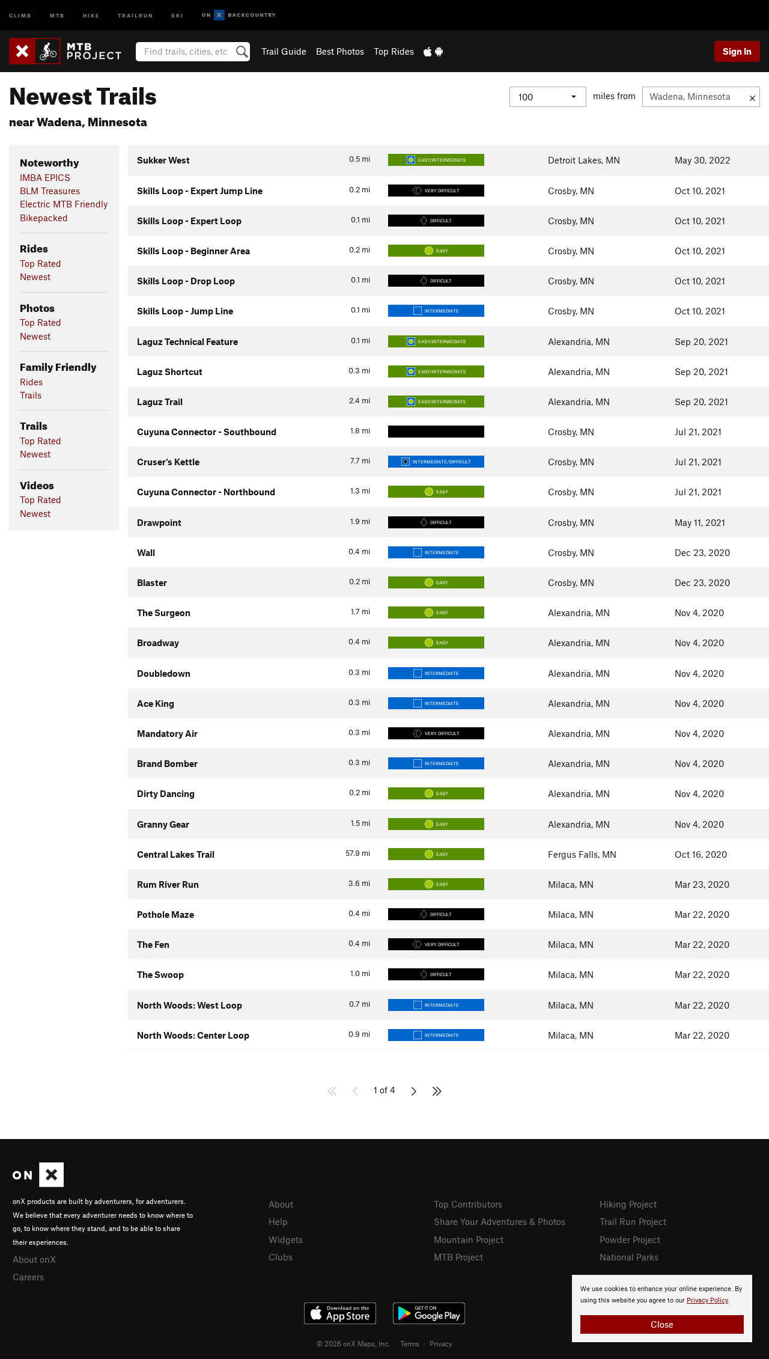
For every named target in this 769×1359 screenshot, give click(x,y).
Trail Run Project (633, 1221)
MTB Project (458, 1256)
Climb (20, 15)
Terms (409, 1343)
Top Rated (40, 263)
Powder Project (630, 1239)
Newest (35, 276)
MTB (57, 15)
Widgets (286, 1239)
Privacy (441, 1343)
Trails (30, 394)
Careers (28, 1276)
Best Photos (340, 51)
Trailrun (135, 15)
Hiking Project (628, 1204)
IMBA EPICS (45, 177)
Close (662, 1324)
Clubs (281, 1256)
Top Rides (394, 51)
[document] (662, 1308)
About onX (34, 1259)
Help (278, 1221)
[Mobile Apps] (433, 51)
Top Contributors (468, 1204)
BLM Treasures (50, 190)
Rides (31, 381)
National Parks (629, 1256)
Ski (177, 15)
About (281, 1204)
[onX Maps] (38, 1183)
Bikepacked (44, 217)
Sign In (737, 51)
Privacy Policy (707, 1300)
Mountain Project (468, 1239)
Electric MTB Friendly (64, 203)
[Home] (71, 51)
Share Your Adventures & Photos (499, 1221)
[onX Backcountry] (239, 15)
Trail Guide (283, 51)
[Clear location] (752, 96)
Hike (91, 15)
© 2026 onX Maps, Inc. (353, 1343)
